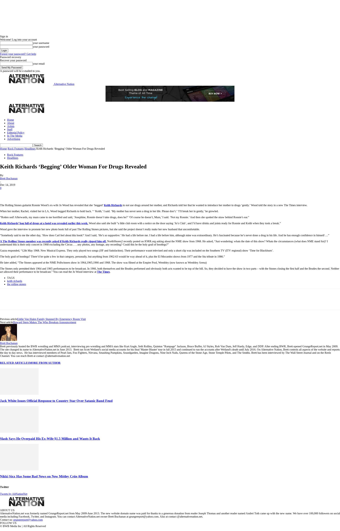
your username (41, 42)
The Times (103, 271)
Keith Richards (113, 205)
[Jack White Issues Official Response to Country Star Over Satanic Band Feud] (19, 393)
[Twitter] (18, 193)
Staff (9, 129)
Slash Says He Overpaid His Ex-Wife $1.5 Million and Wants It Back (50, 438)
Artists (10, 126)
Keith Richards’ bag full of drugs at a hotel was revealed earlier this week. (44, 223)
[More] (56, 193)
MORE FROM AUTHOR (45, 362)
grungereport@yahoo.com (28, 519)
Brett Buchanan (9, 178)
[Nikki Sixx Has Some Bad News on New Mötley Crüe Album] (19, 469)
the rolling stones (16, 284)
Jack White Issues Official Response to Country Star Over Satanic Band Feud (56, 401)
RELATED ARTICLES (14, 362)
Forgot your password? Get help (18, 53)
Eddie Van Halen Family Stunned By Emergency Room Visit (51, 319)
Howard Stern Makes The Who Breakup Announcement (44, 322)
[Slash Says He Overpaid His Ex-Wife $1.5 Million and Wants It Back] (19, 431)
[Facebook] (5, 193)
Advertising (13, 138)
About (10, 123)
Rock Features (16, 148)
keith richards (14, 281)
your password (41, 46)
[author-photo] (8, 339)
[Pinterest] (30, 193)
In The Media (14, 135)
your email (39, 63)
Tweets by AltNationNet (13, 493)
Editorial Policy (15, 132)
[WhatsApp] (43, 193)
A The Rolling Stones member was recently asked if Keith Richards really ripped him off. (53, 241)
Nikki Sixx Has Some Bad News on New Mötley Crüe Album (44, 476)
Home (10, 119)
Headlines (30, 148)
